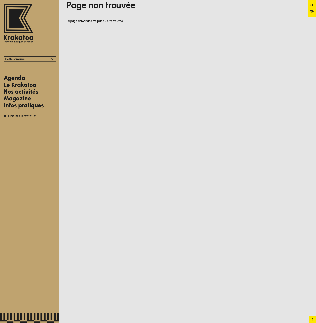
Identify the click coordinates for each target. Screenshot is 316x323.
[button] (312, 11)
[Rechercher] (312, 5)
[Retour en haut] (312, 319)
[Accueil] (18, 24)
